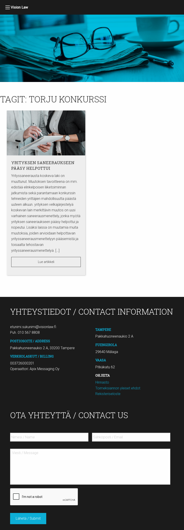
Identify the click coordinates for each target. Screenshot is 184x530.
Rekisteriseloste (107, 394)
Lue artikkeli (46, 262)
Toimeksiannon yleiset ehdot (117, 388)
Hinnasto (102, 382)
